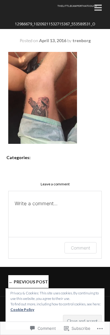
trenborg (81, 40)
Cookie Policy (22, 309)
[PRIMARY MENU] (98, 8)
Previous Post (28, 281)
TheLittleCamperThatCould (77, 5)
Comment (80, 247)
